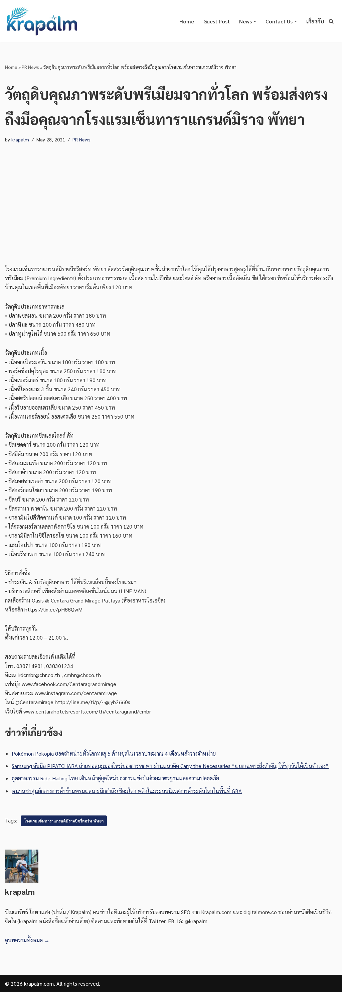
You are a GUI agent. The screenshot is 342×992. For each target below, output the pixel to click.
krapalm (20, 139)
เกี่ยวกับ (315, 21)
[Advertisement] (171, 197)
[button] (254, 21)
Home (186, 21)
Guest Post (216, 21)
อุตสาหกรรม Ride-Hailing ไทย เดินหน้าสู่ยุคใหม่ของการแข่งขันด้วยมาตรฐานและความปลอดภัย (115, 778)
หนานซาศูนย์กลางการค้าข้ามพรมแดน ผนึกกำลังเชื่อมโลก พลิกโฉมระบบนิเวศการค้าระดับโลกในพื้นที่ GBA (127, 790)
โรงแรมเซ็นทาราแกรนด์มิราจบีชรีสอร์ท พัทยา (64, 820)
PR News (30, 67)
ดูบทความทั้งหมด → (27, 940)
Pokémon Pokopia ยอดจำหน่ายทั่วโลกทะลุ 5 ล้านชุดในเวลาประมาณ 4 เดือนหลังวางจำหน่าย (114, 753)
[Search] (331, 21)
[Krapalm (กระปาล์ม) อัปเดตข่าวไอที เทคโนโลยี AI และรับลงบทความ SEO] (41, 21)
